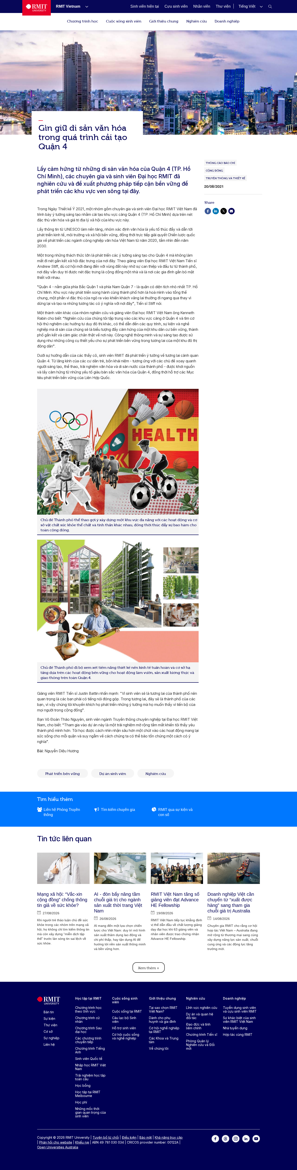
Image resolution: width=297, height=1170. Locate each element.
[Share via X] (223, 211)
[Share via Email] (231, 211)
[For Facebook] (215, 1138)
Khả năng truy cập (169, 1137)
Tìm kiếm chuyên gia (118, 810)
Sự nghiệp (51, 1038)
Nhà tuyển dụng (235, 1028)
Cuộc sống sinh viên (123, 20)
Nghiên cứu (196, 20)
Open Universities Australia (57, 1147)
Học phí (81, 1102)
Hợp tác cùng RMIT (237, 1034)
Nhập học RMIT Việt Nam (90, 1067)
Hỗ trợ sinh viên (124, 1028)
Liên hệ (49, 1044)
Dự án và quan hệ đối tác (199, 1016)
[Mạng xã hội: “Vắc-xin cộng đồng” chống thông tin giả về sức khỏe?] (63, 868)
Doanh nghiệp (227, 20)
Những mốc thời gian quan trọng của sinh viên (90, 1112)
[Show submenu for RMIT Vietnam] (85, 6)
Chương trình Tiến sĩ (201, 1034)
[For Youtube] (256, 1138)
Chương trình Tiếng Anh (90, 1050)
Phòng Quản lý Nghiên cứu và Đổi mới (200, 1044)
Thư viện (50, 1025)
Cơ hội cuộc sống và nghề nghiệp (125, 1036)
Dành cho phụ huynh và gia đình (162, 1019)
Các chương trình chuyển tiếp (88, 1040)
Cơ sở (48, 1031)
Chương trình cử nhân (87, 1019)
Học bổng (82, 1085)
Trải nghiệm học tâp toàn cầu (90, 1077)
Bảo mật (145, 1137)
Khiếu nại (82, 1142)
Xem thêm (148, 967)
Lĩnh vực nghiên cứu (201, 1008)
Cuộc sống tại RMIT (127, 1011)
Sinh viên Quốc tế (88, 1059)
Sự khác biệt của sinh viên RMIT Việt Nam (239, 1019)
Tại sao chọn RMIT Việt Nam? (163, 1009)
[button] (250, 6)
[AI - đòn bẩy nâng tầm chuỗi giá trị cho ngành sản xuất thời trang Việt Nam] (120, 868)
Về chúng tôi (158, 1048)
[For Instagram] (235, 1138)
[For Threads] (225, 1138)
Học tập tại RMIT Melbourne (87, 1094)
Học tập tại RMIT (88, 998)
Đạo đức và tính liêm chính (198, 1026)
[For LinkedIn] (246, 1138)
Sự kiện (49, 1018)
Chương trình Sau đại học (88, 1030)
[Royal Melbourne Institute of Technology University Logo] (36, 8)
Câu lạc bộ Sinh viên (124, 1019)
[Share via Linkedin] (215, 211)
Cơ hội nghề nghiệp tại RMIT (164, 1030)
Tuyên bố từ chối (106, 1137)
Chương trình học (82, 20)
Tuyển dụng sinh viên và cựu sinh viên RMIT (240, 1009)
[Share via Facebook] (207, 211)
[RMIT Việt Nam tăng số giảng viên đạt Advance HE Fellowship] (177, 868)
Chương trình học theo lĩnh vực (88, 1009)
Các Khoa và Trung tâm (163, 1040)
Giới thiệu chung (163, 20)
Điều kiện (129, 1137)
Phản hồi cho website (55, 1142)
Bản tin (49, 1012)
